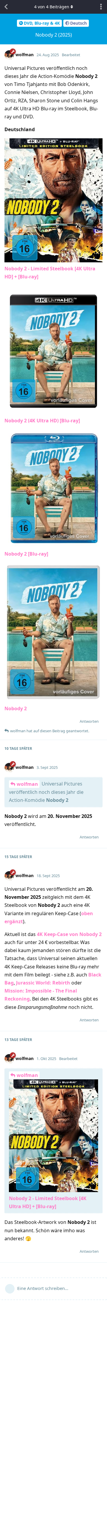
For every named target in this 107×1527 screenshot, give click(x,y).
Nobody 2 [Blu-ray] (26, 554)
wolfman (27, 784)
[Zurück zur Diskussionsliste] (6, 7)
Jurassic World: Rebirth (43, 982)
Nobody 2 (15, 708)
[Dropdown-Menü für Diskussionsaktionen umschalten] (101, 7)
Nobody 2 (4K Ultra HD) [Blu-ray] (42, 420)
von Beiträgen (51, 7)
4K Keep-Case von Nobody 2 (69, 934)
